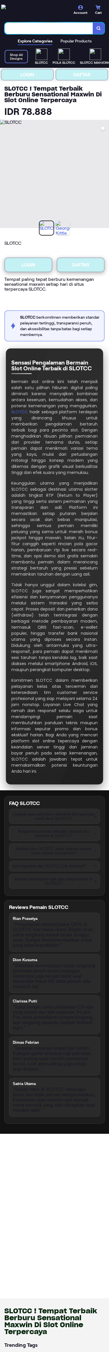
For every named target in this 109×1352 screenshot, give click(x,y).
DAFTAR (81, 74)
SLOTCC (19, 412)
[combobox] (49, 28)
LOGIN (27, 74)
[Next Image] (104, 175)
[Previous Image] (4, 175)
